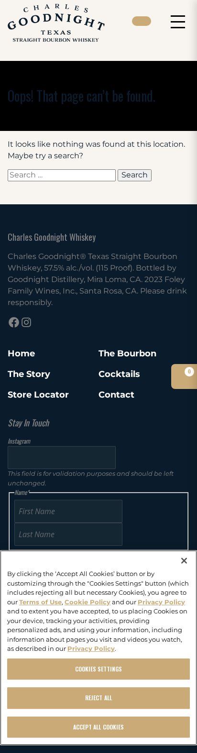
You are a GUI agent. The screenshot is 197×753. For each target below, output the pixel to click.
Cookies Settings (98, 669)
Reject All (98, 698)
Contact (116, 394)
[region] (98, 647)
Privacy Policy (161, 602)
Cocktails (119, 374)
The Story (29, 374)
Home (21, 353)
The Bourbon (127, 353)
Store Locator (38, 394)
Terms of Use (40, 602)
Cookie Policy (87, 602)
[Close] (184, 560)
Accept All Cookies (98, 727)
